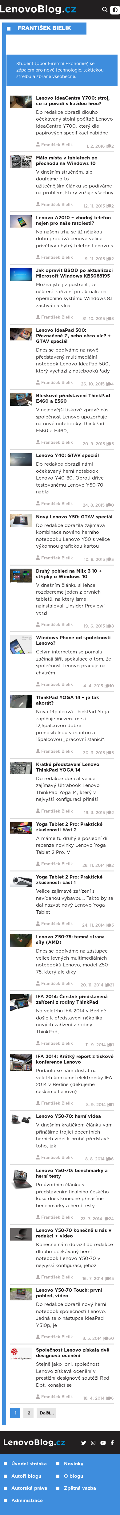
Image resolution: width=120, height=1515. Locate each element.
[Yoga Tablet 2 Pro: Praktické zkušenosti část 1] (21, 880)
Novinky (73, 1464)
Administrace (27, 1500)
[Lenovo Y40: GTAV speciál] (21, 459)
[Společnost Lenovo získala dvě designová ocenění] (21, 1354)
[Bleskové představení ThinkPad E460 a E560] (21, 399)
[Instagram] (93, 1443)
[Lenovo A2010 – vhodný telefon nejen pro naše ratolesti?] (21, 221)
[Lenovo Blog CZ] (39, 10)
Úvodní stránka (29, 1464)
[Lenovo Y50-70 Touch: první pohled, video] (21, 1293)
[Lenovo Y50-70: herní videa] (21, 1119)
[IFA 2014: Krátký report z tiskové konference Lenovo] (21, 1062)
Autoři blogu (26, 1476)
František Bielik (44, 28)
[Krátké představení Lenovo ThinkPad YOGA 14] (21, 768)
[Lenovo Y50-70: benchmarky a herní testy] (21, 1179)
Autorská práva (29, 1488)
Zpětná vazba (80, 1488)
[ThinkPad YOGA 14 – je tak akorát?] (21, 701)
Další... (47, 1413)
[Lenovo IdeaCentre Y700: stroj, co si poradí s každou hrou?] (21, 101)
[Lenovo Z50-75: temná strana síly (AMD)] (21, 940)
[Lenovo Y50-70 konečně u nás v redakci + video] (21, 1234)
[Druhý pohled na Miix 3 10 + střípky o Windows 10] (21, 575)
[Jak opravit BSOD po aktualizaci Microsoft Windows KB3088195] (21, 274)
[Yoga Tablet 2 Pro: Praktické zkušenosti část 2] (21, 827)
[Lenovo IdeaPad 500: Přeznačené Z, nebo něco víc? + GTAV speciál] (21, 333)
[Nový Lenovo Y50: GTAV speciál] (21, 520)
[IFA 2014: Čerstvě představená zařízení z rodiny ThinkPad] (21, 1002)
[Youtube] (103, 1443)
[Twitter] (83, 1443)
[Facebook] (112, 1443)
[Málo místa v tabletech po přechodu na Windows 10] (21, 161)
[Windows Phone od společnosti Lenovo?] (21, 644)
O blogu (73, 1476)
